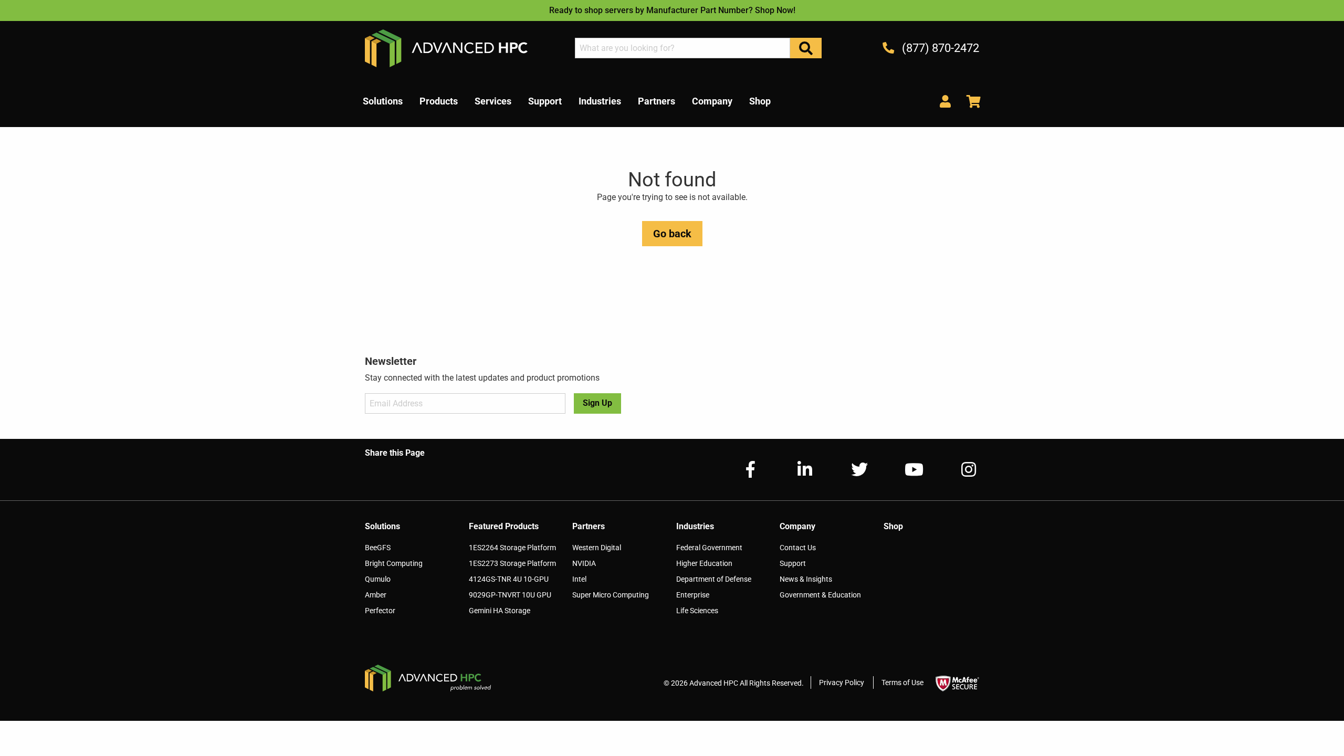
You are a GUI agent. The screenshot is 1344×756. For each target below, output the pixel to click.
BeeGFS (378, 547)
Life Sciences (697, 610)
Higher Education (704, 563)
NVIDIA (584, 563)
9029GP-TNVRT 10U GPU (510, 595)
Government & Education (820, 595)
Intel (579, 579)
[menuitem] (382, 101)
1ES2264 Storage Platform (512, 547)
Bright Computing (394, 563)
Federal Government (709, 547)
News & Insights (806, 579)
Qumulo (378, 579)
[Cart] (970, 101)
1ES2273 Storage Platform (512, 563)
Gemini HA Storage (499, 610)
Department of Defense (713, 579)
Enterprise (692, 595)
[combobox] (682, 48)
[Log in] (945, 101)
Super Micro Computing (610, 595)
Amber (375, 595)
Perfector (380, 610)
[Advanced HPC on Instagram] (960, 469)
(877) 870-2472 (939, 48)
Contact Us (798, 547)
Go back (672, 233)
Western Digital (596, 547)
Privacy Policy (841, 682)
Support (793, 563)
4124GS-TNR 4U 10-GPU (509, 579)
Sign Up (597, 403)
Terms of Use (902, 682)
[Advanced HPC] (446, 47)
